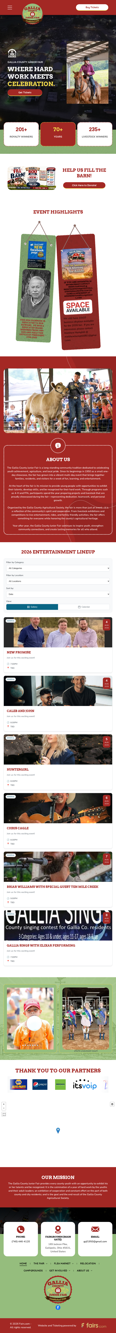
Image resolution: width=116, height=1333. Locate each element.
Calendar (86, 606)
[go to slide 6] (35, 1045)
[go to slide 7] (37, 1045)
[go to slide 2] (25, 1045)
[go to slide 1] (23, 1045)
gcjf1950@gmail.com (95, 1241)
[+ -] (58, 1133)
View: (9, 601)
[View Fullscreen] (4, 1114)
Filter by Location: (14, 575)
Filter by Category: (15, 562)
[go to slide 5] (32, 1045)
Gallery (34, 606)
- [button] (4, 1108)
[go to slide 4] (30, 1045)
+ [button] (4, 1104)
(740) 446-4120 (21, 1241)
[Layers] (112, 1104)
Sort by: (10, 588)
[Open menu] (10, 7)
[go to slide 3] (27, 1045)
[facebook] (58, 1308)
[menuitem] (24, 1263)
